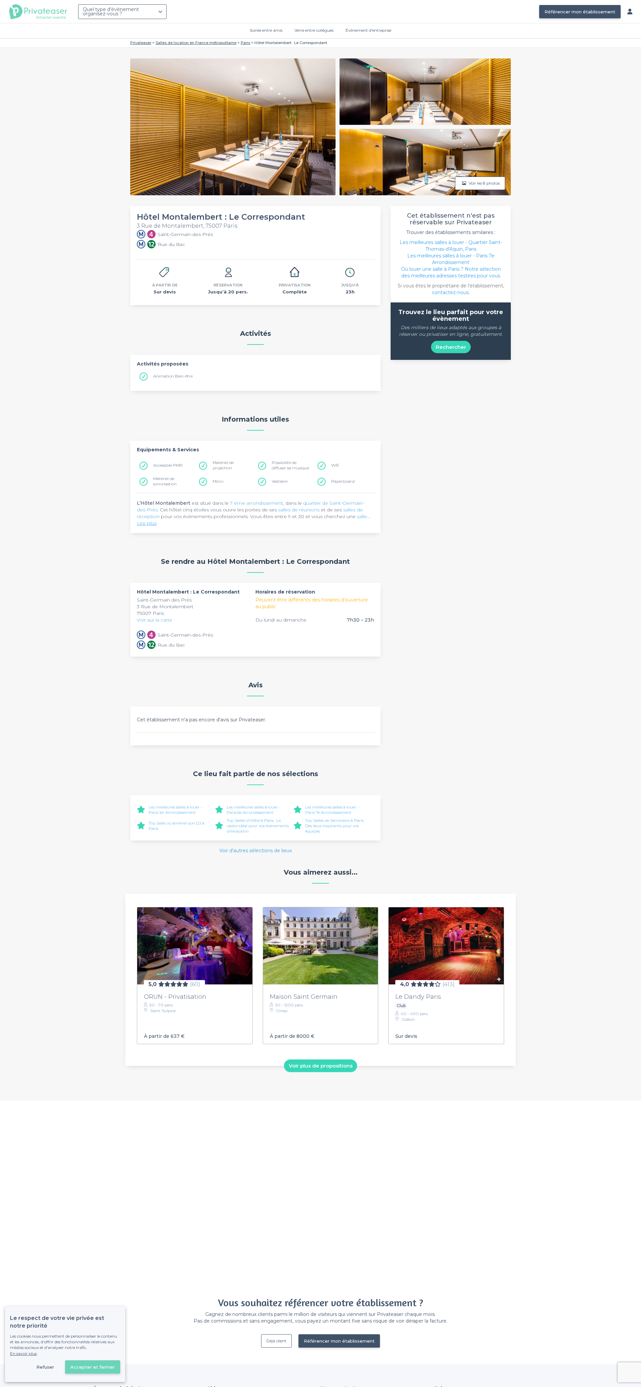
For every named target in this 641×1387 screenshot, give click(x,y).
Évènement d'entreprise (368, 30)
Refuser (45, 1367)
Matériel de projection (223, 465)
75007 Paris (150, 613)
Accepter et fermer (92, 1367)
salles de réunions (298, 510)
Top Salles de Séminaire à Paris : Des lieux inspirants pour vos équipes (335, 826)
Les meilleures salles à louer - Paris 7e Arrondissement (332, 809)
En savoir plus (23, 1353)
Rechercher (451, 347)
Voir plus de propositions (321, 1066)
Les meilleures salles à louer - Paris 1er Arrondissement (175, 809)
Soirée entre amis (266, 30)
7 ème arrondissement (256, 503)
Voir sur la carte (154, 620)
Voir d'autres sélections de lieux (255, 851)
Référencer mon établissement (580, 11)
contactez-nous (450, 292)
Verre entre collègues (314, 30)
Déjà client (276, 1340)
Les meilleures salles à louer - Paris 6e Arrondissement (253, 809)
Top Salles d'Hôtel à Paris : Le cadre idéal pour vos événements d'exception (258, 826)
